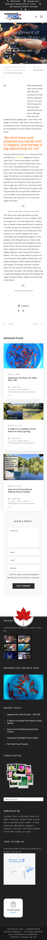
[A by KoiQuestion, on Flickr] (23, 206)
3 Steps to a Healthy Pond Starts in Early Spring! (22, 430)
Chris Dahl (16, 387)
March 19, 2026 (15, 425)
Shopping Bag (13, 909)
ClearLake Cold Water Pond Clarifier (22, 738)
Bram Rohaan (13, 48)
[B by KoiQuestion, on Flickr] (23, 286)
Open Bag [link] (13, 912)
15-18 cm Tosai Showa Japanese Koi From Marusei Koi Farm (23, 690)
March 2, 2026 (14, 486)
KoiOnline (19, 157)
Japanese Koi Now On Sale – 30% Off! (23, 714)
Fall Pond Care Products (17, 744)
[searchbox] (23, 799)
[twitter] (25, 9)
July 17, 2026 (14, 374)
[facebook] (21, 9)
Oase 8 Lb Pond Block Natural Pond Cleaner (20, 490)
